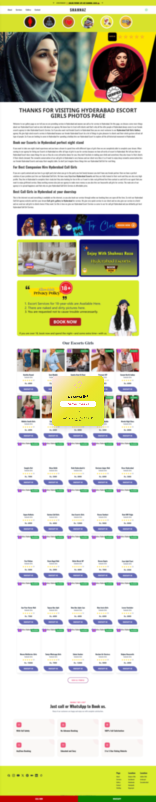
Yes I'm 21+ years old (78, 403)
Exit (78, 411)
